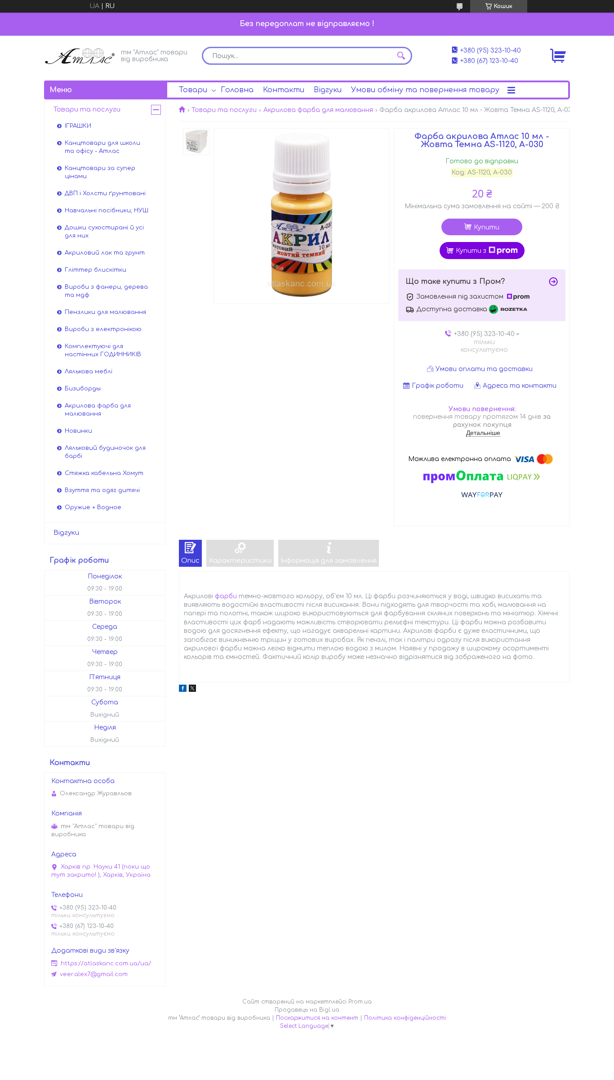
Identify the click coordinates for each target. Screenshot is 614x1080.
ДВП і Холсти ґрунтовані (105, 193)
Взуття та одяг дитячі (102, 490)
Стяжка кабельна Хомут (104, 473)
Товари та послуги (224, 110)
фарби (226, 596)
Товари (193, 90)
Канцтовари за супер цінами (100, 172)
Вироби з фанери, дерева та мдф (106, 291)
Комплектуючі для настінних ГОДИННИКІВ (103, 350)
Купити (486, 227)
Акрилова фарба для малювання (318, 110)
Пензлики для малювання (105, 312)
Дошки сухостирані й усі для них (104, 231)
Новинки (78, 431)
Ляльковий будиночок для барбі (105, 452)
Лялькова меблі (88, 371)
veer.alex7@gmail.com (94, 974)
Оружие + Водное (93, 507)
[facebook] (183, 689)
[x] (192, 689)
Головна (237, 90)
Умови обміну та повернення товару (425, 90)
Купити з (471, 250)
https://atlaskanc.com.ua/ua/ (106, 963)
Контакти (283, 90)
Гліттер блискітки (95, 270)
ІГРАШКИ (78, 126)
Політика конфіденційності (405, 1018)
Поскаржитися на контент (317, 1018)
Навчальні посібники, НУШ (106, 210)
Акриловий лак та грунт (105, 253)
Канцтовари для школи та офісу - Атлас (102, 147)
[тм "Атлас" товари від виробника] (80, 55)
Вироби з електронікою (103, 329)
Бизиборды (83, 388)
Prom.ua (360, 1002)
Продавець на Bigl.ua (307, 1010)
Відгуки (328, 90)
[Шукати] (401, 56)
